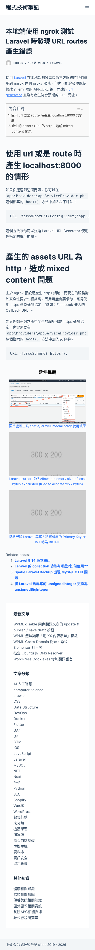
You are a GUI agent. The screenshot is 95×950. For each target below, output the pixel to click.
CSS (17, 701)
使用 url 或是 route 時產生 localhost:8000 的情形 (46, 118)
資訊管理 (20, 863)
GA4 (17, 730)
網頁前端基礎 (24, 840)
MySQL (19, 765)
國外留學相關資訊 (27, 906)
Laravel (56, 63)
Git (16, 736)
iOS (16, 747)
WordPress (22, 811)
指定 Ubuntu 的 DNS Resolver (38, 653)
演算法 (18, 834)
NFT (16, 771)
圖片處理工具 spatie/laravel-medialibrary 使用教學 (47, 426)
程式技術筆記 (22, 7)
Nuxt (17, 776)
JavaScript (22, 753)
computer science (28, 690)
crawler (19, 695)
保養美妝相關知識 (27, 900)
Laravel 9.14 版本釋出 (33, 560)
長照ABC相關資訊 (27, 912)
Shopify (19, 800)
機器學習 (20, 829)
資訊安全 (20, 858)
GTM (17, 742)
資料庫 (18, 852)
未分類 (18, 823)
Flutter (18, 724)
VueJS (18, 805)
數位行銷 (20, 817)
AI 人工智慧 (22, 684)
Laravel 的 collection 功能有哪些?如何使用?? (51, 566)
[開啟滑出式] (87, 8)
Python (19, 788)
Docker (19, 718)
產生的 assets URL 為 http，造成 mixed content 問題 (42, 128)
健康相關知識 (24, 888)
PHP (17, 782)
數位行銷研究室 (25, 917)
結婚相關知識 (24, 894)
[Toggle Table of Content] (80, 109)
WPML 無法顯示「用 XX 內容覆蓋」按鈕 (45, 636)
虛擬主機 (20, 846)
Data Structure (25, 707)
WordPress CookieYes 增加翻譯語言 (42, 659)
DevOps (20, 713)
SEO (17, 794)
